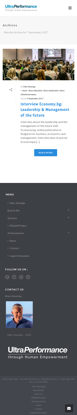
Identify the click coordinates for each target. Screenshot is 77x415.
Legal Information (19, 255)
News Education (35, 90)
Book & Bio (14, 210)
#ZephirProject (18, 225)
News (25, 90)
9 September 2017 (35, 98)
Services (12, 218)
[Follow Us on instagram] (21, 277)
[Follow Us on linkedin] (14, 277)
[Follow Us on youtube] (28, 277)
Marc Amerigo (29, 86)
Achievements (16, 233)
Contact (14, 248)
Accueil (19, 42)
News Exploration (51, 90)
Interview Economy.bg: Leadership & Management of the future (45, 109)
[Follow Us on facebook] (7, 277)
